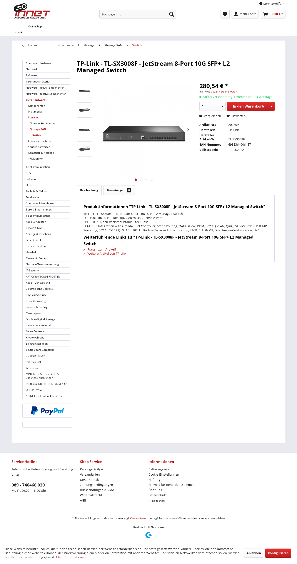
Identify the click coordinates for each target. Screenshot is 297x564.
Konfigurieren (278, 553)
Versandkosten (139, 518)
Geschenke (32, 368)
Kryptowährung (35, 337)
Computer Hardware (38, 63)
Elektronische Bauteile (39, 289)
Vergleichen (212, 116)
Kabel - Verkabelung (38, 283)
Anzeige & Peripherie (39, 234)
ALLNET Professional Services (44, 396)
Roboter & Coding (36, 307)
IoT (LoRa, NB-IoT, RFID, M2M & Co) (47, 384)
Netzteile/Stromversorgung (42, 264)
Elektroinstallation (37, 343)
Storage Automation (42, 123)
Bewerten (238, 116)
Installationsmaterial (38, 325)
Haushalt (31, 252)
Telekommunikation (38, 167)
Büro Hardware (35, 100)
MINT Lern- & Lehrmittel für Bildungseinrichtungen (42, 376)
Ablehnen (254, 553)
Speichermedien (36, 246)
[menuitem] (137, 14)
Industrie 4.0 (33, 362)
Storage (33, 117)
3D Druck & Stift (35, 356)
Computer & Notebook (41, 153)
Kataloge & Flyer (91, 469)
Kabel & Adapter (36, 222)
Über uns (155, 490)
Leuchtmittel (33, 240)
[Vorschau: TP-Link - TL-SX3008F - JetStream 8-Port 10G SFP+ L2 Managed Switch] (84, 90)
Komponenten (36, 106)
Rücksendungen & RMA (97, 490)
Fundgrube (32, 197)
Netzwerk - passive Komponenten (46, 94)
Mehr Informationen (71, 557)
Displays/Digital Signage (40, 319)
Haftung (154, 480)
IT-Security (32, 270)
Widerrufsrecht (91, 495)
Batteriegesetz (158, 469)
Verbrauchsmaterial (38, 81)
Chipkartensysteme (40, 141)
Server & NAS (34, 228)
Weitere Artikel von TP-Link (106, 253)
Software (31, 75)
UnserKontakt (90, 480)
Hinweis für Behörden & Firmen (171, 485)
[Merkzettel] (225, 14)
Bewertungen (118, 190)
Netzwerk (31, 69)
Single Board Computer (40, 350)
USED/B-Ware (34, 390)
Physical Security (36, 295)
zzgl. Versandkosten (225, 91)
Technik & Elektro (36, 191)
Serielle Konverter (39, 147)
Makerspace (33, 313)
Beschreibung (89, 190)
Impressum (156, 500)
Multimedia (35, 111)
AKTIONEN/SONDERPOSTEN (43, 276)
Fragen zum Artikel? (101, 249)
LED (28, 185)
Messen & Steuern (37, 258)
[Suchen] (171, 14)
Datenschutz (157, 495)
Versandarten (90, 474)
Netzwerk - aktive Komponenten (45, 87)
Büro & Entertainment (39, 209)
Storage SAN (38, 129)
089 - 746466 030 (28, 485)
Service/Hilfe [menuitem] (272, 4)
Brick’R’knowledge (36, 301)
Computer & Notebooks (40, 203)
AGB (83, 500)
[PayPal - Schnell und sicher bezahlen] (47, 410)
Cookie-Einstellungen (163, 474)
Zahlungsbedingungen (96, 485)
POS (28, 173)
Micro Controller (36, 331)
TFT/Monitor (35, 158)
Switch (36, 135)
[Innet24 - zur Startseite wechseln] (32, 11)
